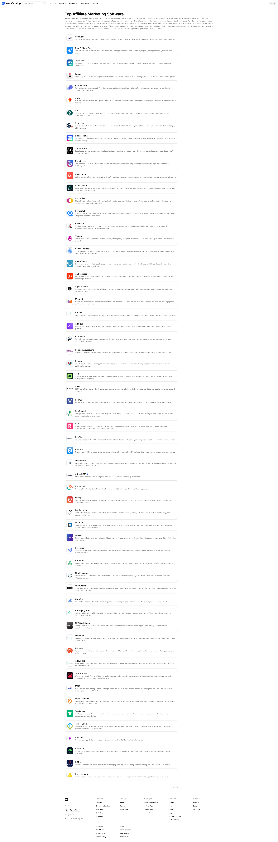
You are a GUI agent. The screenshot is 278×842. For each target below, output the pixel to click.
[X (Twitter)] (65, 805)
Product (51, 3)
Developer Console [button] (151, 802)
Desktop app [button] (100, 802)
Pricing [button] (171, 802)
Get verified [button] (148, 806)
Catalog (61, 3)
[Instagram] (76, 805)
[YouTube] (72, 805)
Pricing (95, 3)
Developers (73, 3)
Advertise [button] (147, 813)
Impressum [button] (124, 837)
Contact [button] (171, 809)
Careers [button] (195, 806)
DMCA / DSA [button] (124, 833)
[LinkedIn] (69, 805)
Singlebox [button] (99, 816)
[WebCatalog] (66, 799)
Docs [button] (170, 806)
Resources (85, 3)
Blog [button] (170, 813)
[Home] (11, 3)
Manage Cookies (70, 815)
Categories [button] (124, 809)
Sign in (272, 3)
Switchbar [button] (99, 813)
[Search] (44, 3)
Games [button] (122, 806)
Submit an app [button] (149, 809)
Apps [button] (122, 802)
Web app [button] (99, 809)
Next (173, 787)
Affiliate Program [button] (175, 816)
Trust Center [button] (100, 830)
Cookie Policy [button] (101, 837)
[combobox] (75, 810)
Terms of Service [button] (126, 830)
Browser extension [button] (103, 806)
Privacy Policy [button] (101, 833)
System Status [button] (174, 820)
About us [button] (196, 802)
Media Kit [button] (196, 809)
